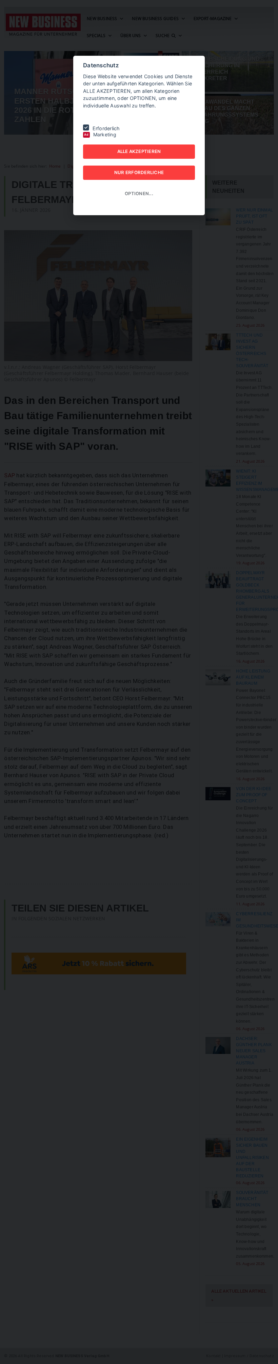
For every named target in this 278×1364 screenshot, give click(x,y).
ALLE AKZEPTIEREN (139, 151)
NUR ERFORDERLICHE (139, 172)
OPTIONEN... (139, 193)
